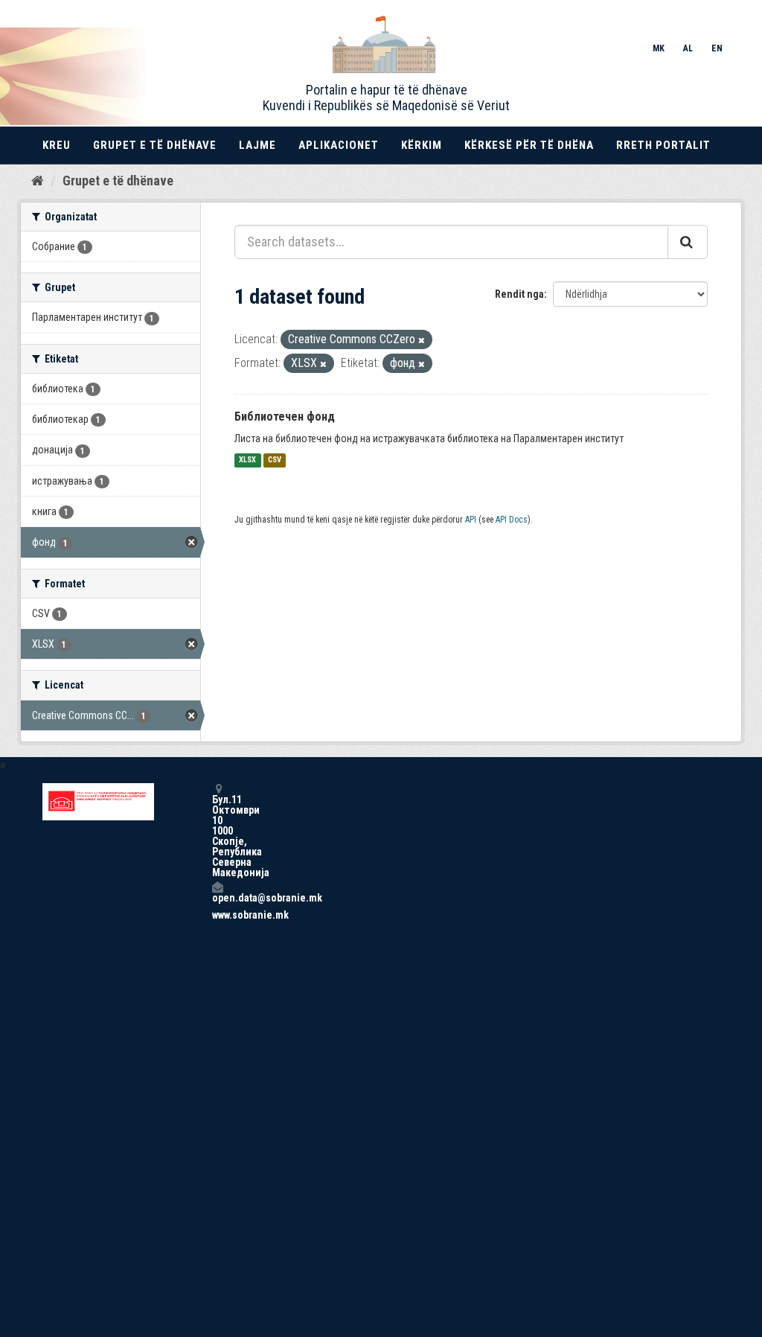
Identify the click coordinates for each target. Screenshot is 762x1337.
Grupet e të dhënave (155, 145)
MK (659, 48)
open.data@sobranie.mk (217, 897)
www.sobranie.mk (217, 915)
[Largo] (421, 340)
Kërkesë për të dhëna (529, 145)
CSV (274, 460)
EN (717, 48)
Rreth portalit (663, 145)
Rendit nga (519, 294)
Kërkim (421, 145)
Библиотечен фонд (284, 416)
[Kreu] (37, 180)
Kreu (56, 145)
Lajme (257, 145)
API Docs (512, 519)
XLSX (247, 460)
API (470, 519)
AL (688, 48)
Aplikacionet (338, 145)
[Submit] (687, 242)
